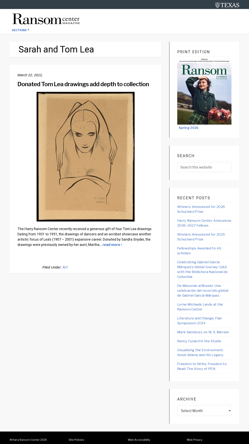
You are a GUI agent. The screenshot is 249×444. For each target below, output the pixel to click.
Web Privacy (194, 439)
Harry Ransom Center (26, 439)
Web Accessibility (139, 439)
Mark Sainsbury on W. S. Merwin (203, 332)
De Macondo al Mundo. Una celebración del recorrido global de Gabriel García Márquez (202, 290)
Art (65, 267)
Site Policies (76, 439)
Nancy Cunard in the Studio (199, 341)
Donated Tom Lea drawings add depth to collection (83, 84)
